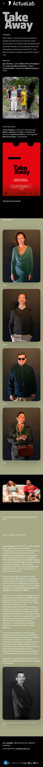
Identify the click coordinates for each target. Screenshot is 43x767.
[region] (21, 489)
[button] (4, 3)
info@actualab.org (22, 748)
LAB (10, 743)
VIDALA (14, 517)
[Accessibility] (6, 763)
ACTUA (6, 743)
